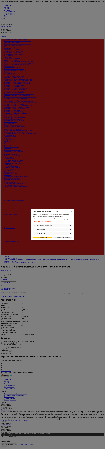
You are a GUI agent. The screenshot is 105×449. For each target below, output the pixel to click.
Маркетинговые (41, 233)
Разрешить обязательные (62, 237)
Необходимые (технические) (44, 225)
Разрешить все (42, 237)
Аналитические (41, 229)
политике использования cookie (42, 221)
